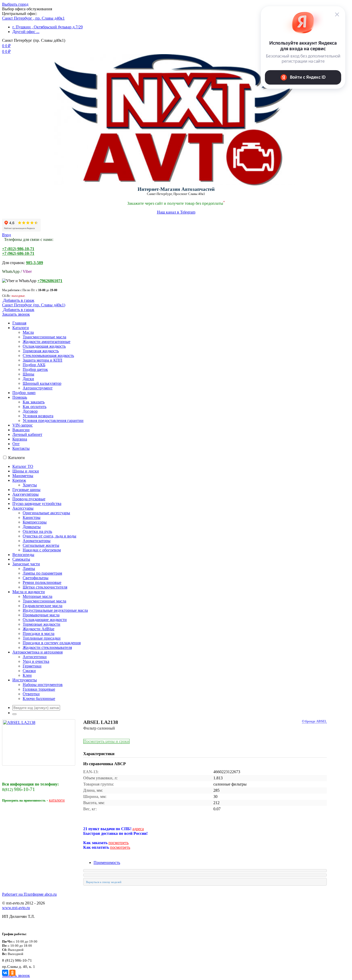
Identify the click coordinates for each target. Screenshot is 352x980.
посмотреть (118, 842)
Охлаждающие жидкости (45, 619)
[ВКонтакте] (5, 973)
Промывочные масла (41, 615)
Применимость (107, 862)
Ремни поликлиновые (42, 582)
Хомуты (30, 485)
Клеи (27, 675)
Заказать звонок (16, 314)
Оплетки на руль (37, 531)
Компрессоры (35, 522)
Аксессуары (22, 508)
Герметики (32, 666)
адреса (138, 829)
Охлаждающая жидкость (44, 346)
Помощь (19, 397)
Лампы (29, 568)
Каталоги (20, 327)
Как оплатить (34, 406)
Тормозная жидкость (41, 351)
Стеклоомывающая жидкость (48, 355)
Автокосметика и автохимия (37, 652)
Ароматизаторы (37, 540)
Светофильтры (35, 578)
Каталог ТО (22, 466)
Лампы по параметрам (42, 573)
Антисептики (35, 657)
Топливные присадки (42, 638)
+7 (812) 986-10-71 (18, 249)
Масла (28, 332)
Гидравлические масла (42, 605)
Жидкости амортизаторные (46, 341)
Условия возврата (38, 416)
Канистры (31, 517)
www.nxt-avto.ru (16, 907)
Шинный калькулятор (42, 383)
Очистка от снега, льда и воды (49, 536)
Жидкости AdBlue (38, 629)
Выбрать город (15, 4)
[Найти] (14, 714)
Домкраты (32, 527)
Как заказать (34, 402)
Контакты (21, 448)
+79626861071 (49, 281)
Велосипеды (23, 554)
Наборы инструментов (43, 684)
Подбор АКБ (34, 365)
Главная (19, 323)
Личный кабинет (27, 434)
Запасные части (26, 564)
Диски (28, 379)
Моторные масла (37, 596)
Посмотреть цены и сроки (106, 741)
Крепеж (19, 480)
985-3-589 (34, 262)
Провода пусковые (28, 499)
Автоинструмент (38, 388)
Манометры (22, 475)
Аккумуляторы (25, 494)
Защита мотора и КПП (42, 360)
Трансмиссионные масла (44, 337)
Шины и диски (25, 471)
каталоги (57, 800)
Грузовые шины (26, 489)
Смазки (29, 670)
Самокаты (21, 559)
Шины (28, 374)
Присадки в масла (38, 633)
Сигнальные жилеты (41, 545)
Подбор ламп (24, 392)
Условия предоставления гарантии (53, 420)
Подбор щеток (35, 369)
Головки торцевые (39, 689)
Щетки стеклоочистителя (45, 587)
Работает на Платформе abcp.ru (29, 894)
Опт (16, 444)
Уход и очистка (36, 661)
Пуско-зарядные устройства (36, 503)
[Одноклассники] (12, 973)
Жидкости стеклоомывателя (47, 647)
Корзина (19, 439)
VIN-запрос (22, 425)
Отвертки (31, 694)
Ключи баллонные (39, 698)
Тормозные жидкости (41, 624)
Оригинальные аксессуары (46, 513)
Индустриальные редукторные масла (55, 610)
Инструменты (24, 680)
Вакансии (21, 430)
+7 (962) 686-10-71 (18, 253)
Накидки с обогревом (42, 550)
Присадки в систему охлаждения (52, 643)
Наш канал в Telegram (176, 212)
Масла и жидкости (28, 592)
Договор (30, 411)
